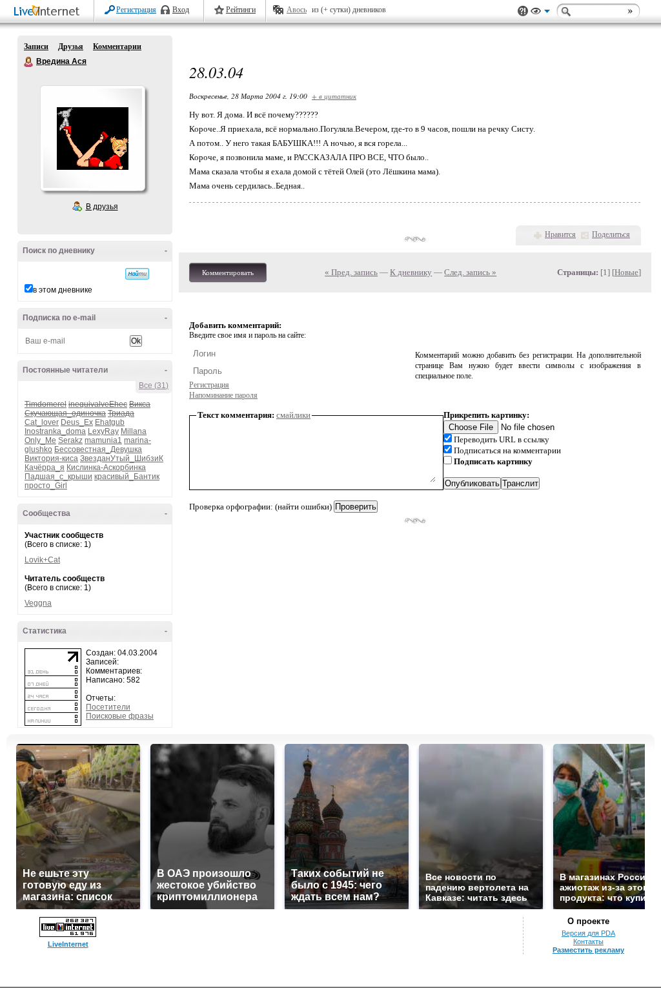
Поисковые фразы (120, 716)
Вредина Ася (29, 62)
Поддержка (523, 11)
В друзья (102, 206)
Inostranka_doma (55, 431)
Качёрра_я (45, 467)
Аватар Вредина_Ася (92, 138)
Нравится (560, 234)
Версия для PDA (588, 933)
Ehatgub (110, 422)
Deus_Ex (77, 422)
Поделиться (611, 234)
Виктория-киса (51, 458)
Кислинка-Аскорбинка (106, 467)
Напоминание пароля (223, 395)
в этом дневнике (62, 289)
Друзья (70, 46)
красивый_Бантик (126, 476)
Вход (180, 9)
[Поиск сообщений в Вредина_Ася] (137, 274)
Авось (297, 9)
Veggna (38, 603)
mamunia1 (103, 440)
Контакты (588, 941)
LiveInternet (49, 12)
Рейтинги (241, 9)
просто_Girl (46, 485)
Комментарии (117, 46)
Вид (540, 13)
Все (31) (153, 385)
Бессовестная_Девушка (98, 449)
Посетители (108, 707)
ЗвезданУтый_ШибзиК (121, 458)
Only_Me (40, 440)
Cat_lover (42, 422)
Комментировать (228, 272)
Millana (134, 431)
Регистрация (136, 9)
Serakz (70, 440)
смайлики (293, 415)
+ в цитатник (334, 96)
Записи (36, 46)
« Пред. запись (351, 272)
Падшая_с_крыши (58, 476)
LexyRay (103, 431)
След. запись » (470, 272)
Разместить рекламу (588, 950)
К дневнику (411, 272)
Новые (626, 272)
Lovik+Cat (42, 559)
